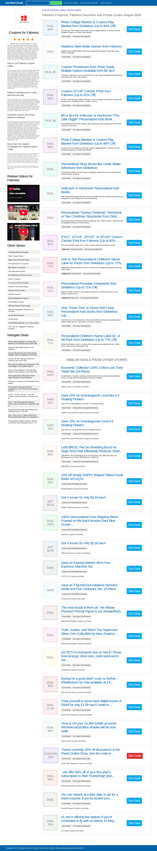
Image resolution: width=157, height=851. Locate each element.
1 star (15, 39)
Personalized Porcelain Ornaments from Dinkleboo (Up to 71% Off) (22, 410)
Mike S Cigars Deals (15, 256)
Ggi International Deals (16, 271)
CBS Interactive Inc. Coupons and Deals (75, 553)
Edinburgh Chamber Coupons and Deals (76, 786)
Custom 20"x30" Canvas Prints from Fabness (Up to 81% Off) (21, 359)
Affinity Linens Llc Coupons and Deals (75, 387)
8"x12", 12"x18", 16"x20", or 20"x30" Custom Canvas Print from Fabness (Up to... (22, 396)
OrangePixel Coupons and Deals (73, 670)
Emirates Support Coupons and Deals (75, 808)
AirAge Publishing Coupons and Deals (75, 507)
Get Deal (134, 29)
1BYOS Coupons (14, 294)
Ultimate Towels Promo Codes (19, 306)
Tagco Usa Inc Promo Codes (18, 260)
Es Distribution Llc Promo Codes (20, 275)
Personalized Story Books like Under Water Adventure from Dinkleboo (21, 376)
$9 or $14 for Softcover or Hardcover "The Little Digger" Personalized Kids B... (23, 365)
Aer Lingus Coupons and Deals (72, 831)
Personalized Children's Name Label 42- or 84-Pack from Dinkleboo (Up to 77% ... (23, 422)
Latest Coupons (106, 3)
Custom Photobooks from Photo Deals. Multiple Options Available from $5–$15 (22, 354)
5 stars (32, 39)
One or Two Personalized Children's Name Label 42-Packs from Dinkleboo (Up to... (23, 404)
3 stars (24, 39)
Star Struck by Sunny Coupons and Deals (76, 692)
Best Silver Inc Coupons (17, 267)
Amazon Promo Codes (16, 290)
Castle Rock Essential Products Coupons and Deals (80, 412)
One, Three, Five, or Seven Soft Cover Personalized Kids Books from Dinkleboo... (23, 416)
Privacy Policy (44, 848)
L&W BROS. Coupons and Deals (73, 466)
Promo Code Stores (71, 3)
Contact (35, 848)
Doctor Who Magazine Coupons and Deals (76, 715)
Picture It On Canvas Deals (18, 287)
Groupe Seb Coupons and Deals (73, 599)
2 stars (19, 39)
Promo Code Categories (89, 3)
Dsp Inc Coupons (14, 279)
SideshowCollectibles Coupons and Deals (76, 621)
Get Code (134, 755)
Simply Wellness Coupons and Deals (74, 489)
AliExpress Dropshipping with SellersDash (69, 848)
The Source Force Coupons (18, 283)
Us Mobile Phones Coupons (18, 252)
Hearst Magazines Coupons (18, 298)
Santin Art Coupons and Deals (72, 534)
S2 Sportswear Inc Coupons (18, 264)
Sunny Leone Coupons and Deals (73, 741)
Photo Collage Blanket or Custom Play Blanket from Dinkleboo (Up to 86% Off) (22, 371)
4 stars (28, 39)
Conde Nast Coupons (16, 315)
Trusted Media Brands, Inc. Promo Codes (23, 323)
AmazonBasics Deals (16, 302)
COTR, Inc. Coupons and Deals (72, 576)
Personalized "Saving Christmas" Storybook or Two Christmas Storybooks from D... (23, 389)
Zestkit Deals (13, 319)
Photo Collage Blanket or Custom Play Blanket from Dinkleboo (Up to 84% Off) (22, 342)
